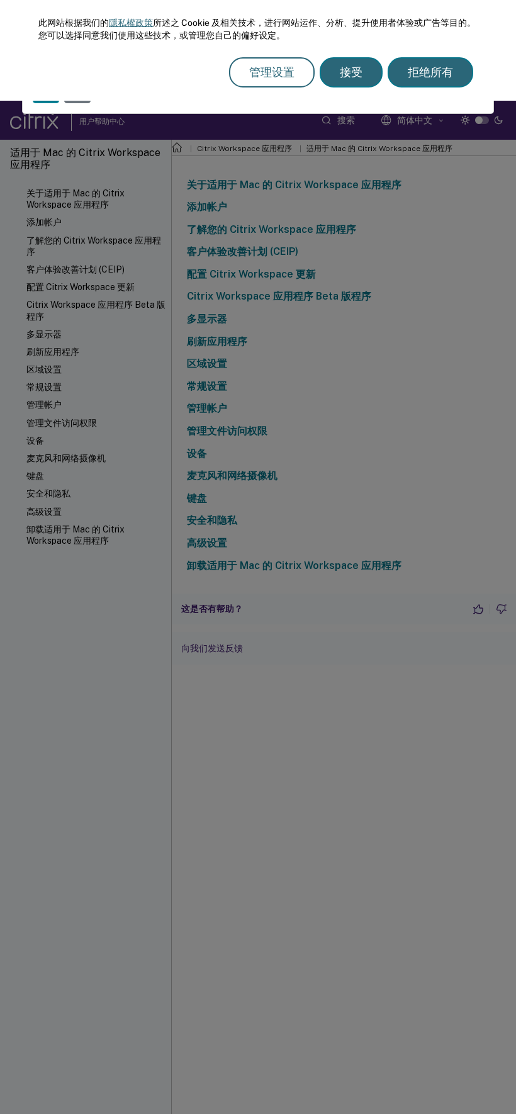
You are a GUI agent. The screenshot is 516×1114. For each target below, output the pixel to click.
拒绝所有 (430, 72)
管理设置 (271, 72)
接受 (351, 72)
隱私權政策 (131, 23)
